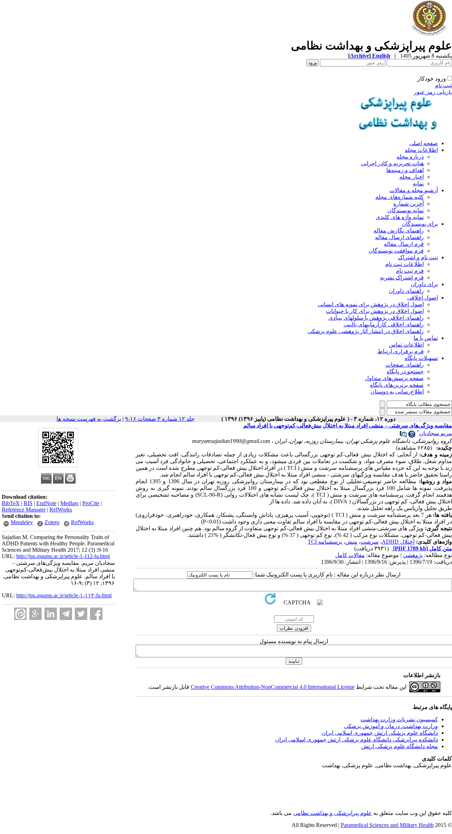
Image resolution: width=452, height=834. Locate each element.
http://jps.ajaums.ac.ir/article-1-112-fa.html (63, 556)
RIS (28, 503)
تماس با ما (426, 338)
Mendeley (22, 522)
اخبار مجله (411, 177)
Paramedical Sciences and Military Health (387, 825)
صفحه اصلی (423, 143)
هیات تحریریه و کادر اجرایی (392, 163)
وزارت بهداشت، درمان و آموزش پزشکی (391, 726)
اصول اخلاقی (422, 298)
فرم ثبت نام (410, 271)
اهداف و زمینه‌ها (405, 170)
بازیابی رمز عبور (433, 92)
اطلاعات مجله (421, 150)
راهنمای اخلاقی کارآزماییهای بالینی (384, 324)
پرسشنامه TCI (325, 542)
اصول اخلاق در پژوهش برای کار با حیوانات (375, 311)
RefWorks (60, 510)
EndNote (46, 503)
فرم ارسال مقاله (404, 244)
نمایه (418, 184)
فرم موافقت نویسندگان (396, 251)
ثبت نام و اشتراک (418, 257)
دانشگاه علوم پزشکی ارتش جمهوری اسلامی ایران (380, 733)
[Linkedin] (50, 614)
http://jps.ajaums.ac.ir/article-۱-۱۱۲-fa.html (64, 595)
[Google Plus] (35, 614)
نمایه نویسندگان (405, 210)
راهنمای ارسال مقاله (399, 237)
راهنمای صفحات (405, 365)
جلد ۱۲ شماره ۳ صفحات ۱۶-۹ (160, 419)
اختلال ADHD (398, 542)
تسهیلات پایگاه (421, 358)
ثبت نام (443, 85)
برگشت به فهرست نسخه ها (88, 419)
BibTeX (11, 503)
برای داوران (424, 284)
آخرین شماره (408, 204)
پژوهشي (413, 555)
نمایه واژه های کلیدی (400, 217)
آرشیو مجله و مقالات (413, 190)
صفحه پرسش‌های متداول (394, 378)
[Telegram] (66, 614)
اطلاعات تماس (406, 345)
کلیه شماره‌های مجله (399, 197)
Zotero (51, 522)
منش (351, 542)
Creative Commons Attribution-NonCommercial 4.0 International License (273, 687)
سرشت (370, 542)
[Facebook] (96, 614)
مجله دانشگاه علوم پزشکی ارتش (399, 746)
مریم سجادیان (435, 433)
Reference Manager (24, 510)
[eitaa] (20, 614)
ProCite (90, 503)
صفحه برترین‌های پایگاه (397, 385)
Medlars (69, 503)
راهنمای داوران (406, 291)
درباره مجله (410, 157)
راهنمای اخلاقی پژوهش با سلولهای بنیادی (376, 318)
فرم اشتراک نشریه (402, 277)
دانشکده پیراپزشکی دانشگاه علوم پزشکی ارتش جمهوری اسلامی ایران (356, 740)
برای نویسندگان (420, 224)
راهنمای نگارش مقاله (399, 230)
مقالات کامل (350, 555)
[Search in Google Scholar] (411, 436)
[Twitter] (81, 614)
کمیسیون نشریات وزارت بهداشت (399, 719)
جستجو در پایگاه (405, 371)
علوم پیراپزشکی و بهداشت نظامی (332, 813)
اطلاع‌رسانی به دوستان (397, 392)
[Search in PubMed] (403, 436)
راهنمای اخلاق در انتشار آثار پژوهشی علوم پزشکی (366, 331)
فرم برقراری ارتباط (400, 351)
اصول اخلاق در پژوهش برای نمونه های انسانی (371, 304)
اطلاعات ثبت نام (404, 264)
